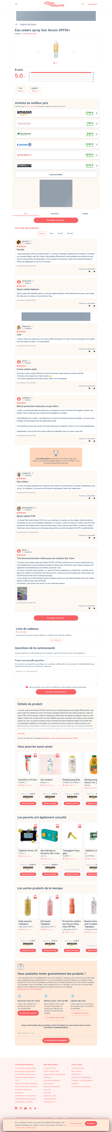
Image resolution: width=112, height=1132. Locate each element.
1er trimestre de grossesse (25, 1068)
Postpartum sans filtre (24, 1102)
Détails (85, 214)
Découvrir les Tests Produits (30, 989)
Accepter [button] (91, 1123)
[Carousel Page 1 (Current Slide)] (54, 63)
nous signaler (30, 106)
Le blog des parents (24, 1064)
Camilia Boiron (49, 1102)
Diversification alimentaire (25, 1099)
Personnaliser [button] (76, 1123)
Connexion (92, 4)
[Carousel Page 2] (57, 63)
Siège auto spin (50, 1096)
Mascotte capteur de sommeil (52, 1088)
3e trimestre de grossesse (25, 1074)
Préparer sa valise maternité (26, 1083)
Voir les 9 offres (56, 175)
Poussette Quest (50, 1099)
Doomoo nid (48, 1083)
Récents (42, 233)
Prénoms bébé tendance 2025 (25, 1078)
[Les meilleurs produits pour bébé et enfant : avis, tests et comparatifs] (51, 4)
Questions (55, 214)
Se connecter (56, 640)
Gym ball (47, 1092)
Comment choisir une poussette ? (23, 1091)
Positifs (60, 233)
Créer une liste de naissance (26, 1086)
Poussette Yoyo (50, 1068)
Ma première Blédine (52, 1080)
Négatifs (70, 233)
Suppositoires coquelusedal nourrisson (54, 1075)
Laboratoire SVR (29, 34)
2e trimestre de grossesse (25, 1071)
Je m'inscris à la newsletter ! (56, 1040)
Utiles (51, 233)
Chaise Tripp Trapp (51, 1071)
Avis (25, 214)
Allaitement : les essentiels (26, 1096)
